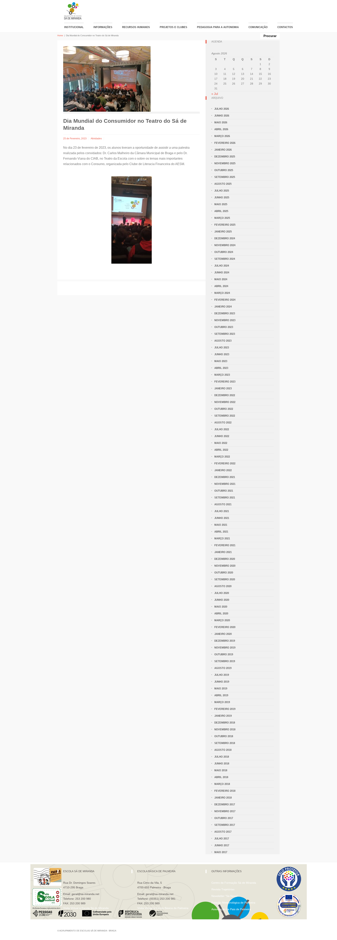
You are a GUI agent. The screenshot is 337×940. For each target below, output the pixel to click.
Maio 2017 (220, 852)
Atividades (96, 138)
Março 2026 (222, 136)
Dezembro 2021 (224, 477)
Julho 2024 (221, 265)
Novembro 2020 (224, 565)
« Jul (214, 93)
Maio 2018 (220, 770)
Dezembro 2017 (224, 804)
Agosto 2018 (222, 749)
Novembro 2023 (224, 320)
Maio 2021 (220, 524)
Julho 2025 (221, 190)
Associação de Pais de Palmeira (231, 909)
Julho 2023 (221, 347)
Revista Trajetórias (222, 889)
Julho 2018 (221, 756)
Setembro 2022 (224, 415)
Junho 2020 (221, 599)
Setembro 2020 (224, 579)
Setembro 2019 (224, 661)
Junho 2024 (221, 272)
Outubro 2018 (223, 736)
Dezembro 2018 (224, 722)
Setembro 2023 (224, 333)
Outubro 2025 (223, 170)
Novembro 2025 (224, 163)
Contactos (285, 27)
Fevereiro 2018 (224, 790)
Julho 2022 (221, 429)
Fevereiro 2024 (224, 299)
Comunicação (258, 27)
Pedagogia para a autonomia (218, 27)
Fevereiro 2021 (224, 545)
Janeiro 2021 (223, 552)
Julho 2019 (221, 674)
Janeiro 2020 (223, 634)
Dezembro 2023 (224, 313)
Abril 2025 (221, 211)
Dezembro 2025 (224, 156)
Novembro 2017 (224, 811)
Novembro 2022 (224, 402)
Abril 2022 (221, 449)
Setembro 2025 (224, 177)
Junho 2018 (221, 763)
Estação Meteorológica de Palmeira (233, 902)
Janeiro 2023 (223, 388)
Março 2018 (222, 784)
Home (60, 35)
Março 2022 (222, 456)
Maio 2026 (220, 122)
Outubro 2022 (223, 408)
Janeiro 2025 (223, 231)
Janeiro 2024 (223, 306)
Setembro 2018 (224, 743)
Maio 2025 (220, 204)
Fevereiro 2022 (224, 463)
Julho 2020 (221, 593)
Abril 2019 (221, 695)
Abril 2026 (221, 129)
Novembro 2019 (224, 647)
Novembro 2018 (224, 729)
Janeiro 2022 (223, 470)
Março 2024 (222, 293)
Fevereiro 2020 (224, 627)
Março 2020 (222, 620)
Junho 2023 (221, 354)
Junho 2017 (221, 845)
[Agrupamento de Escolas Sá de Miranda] (73, 11)
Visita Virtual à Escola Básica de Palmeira (162, 908)
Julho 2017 (221, 838)
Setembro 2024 (224, 258)
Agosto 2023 (222, 340)
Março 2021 (222, 538)
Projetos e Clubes (173, 27)
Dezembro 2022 (224, 395)
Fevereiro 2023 (224, 381)
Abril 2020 (221, 613)
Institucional (74, 27)
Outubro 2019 (223, 654)
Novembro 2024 (224, 245)
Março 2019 (222, 702)
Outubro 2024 (223, 252)
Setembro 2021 (224, 497)
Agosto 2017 (222, 831)
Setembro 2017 (224, 824)
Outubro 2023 (223, 327)
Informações (102, 27)
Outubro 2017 (223, 818)
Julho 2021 (221, 511)
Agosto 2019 (222, 668)
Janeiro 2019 (223, 715)
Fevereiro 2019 (224, 709)
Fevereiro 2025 (224, 224)
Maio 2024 (220, 279)
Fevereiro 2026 (224, 142)
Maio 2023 (220, 361)
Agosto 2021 (222, 504)
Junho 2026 (221, 115)
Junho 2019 (221, 681)
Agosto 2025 (222, 183)
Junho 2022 (221, 436)
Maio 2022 (220, 443)
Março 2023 (222, 374)
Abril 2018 (221, 777)
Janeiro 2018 (223, 797)
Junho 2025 (221, 197)
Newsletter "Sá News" (224, 896)
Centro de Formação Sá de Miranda (233, 882)
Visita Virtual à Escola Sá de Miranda (86, 908)
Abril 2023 (221, 368)
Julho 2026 (221, 108)
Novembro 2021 (224, 483)
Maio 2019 (220, 688)
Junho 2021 (221, 518)
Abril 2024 (221, 286)
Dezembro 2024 (224, 238)
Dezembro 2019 (224, 640)
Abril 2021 (221, 531)
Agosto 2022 (222, 422)
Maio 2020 (220, 606)
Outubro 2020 (223, 572)
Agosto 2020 (222, 586)
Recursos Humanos (136, 27)
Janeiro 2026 (223, 149)
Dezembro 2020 (224, 558)
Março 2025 (222, 217)
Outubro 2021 (223, 490)
